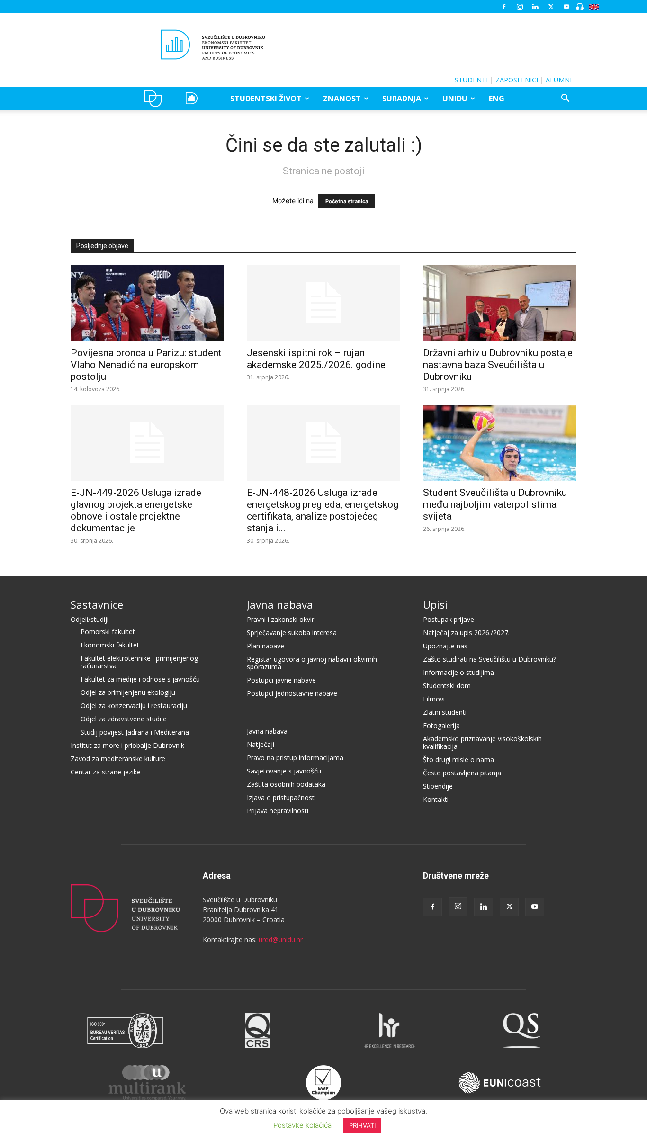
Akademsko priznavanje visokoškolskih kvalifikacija (482, 742)
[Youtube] (566, 6)
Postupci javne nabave (281, 679)
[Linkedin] (535, 6)
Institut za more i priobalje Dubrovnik (127, 745)
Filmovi (434, 698)
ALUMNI (559, 79)
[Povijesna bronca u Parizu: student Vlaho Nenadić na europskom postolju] (147, 303)
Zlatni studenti (445, 712)
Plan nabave (265, 645)
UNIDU (155, 98)
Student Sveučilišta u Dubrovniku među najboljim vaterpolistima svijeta (495, 504)
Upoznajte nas (445, 645)
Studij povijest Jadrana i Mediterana (135, 732)
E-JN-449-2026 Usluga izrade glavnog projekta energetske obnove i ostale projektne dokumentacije (136, 510)
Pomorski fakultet (108, 631)
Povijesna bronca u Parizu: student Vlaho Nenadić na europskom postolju (146, 364)
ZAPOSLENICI (516, 79)
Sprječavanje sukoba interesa (292, 632)
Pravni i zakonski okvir (280, 619)
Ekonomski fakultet (110, 644)
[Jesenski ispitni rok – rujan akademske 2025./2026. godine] (323, 303)
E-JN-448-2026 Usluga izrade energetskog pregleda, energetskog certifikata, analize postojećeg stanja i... (322, 510)
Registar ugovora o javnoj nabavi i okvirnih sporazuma (312, 663)
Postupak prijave (448, 619)
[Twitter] (551, 6)
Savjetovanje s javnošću (284, 770)
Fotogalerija (441, 725)
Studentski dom (447, 685)
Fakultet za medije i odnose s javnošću (140, 678)
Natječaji (260, 744)
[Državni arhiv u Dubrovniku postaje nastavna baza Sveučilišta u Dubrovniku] (499, 303)
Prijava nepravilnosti (277, 810)
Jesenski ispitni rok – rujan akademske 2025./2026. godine (316, 358)
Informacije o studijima (458, 672)
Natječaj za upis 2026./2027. (466, 632)
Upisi (435, 604)
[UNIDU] (323, 44)
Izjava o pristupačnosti (281, 797)
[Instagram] (519, 6)
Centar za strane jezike (106, 771)
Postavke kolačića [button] (302, 1125)
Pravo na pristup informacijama (295, 757)
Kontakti (436, 799)
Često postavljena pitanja (462, 772)
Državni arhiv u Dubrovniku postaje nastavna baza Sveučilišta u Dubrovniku (498, 364)
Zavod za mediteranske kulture (118, 758)
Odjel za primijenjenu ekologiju (128, 692)
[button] (565, 99)
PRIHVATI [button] (362, 1125)
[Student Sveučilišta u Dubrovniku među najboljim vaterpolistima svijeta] (499, 443)
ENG (496, 98)
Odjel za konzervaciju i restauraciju (134, 705)
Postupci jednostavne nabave (292, 693)
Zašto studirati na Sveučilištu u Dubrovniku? (489, 659)
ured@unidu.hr (281, 939)
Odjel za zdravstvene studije (124, 718)
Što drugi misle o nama (458, 759)
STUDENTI (471, 79)
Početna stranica (346, 201)
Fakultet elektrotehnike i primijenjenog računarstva (139, 662)
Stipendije (438, 786)
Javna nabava (280, 604)
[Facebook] (504, 6)
